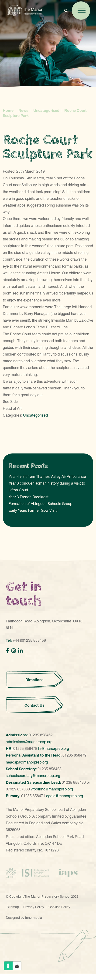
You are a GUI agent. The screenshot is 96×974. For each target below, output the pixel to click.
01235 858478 (25, 748)
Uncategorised (35, 415)
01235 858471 (33, 795)
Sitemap (13, 907)
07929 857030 (18, 789)
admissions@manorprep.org (29, 741)
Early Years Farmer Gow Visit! (33, 510)
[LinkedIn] (20, 651)
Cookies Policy (59, 907)
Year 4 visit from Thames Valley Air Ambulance (47, 476)
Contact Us (34, 705)
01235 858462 (41, 735)
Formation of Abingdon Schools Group (40, 503)
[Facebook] (7, 651)
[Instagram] (13, 651)
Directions (34, 679)
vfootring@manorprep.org (52, 789)
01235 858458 (50, 769)
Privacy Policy (33, 907)
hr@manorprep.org (53, 748)
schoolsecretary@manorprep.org (33, 775)
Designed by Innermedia (24, 918)
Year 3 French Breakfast (28, 497)
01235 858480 (74, 782)
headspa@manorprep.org (27, 762)
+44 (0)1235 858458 (29, 640)
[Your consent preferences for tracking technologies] (17, 965)
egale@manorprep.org (64, 795)
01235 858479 (74, 755)
